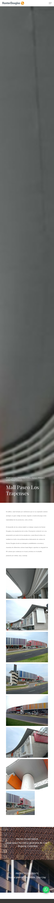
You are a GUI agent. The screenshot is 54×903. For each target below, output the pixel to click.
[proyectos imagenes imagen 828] (27, 711)
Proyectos (24, 478)
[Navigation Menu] (50, 3)
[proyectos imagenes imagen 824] (27, 583)
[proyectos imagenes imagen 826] (27, 647)
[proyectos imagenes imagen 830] (27, 774)
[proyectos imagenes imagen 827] (27, 679)
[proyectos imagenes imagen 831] (27, 803)
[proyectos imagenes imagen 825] (27, 615)
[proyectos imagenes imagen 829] (27, 742)
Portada (11, 478)
